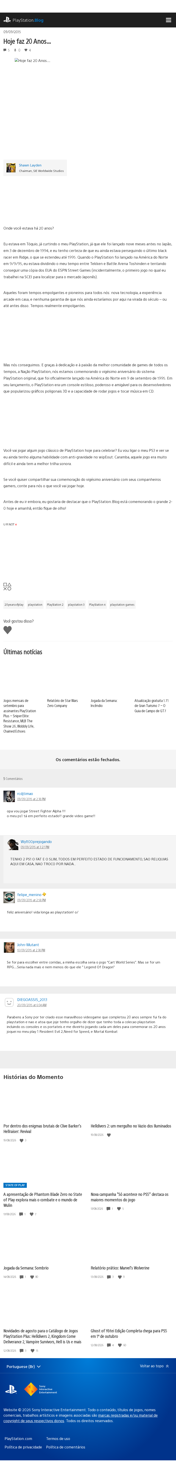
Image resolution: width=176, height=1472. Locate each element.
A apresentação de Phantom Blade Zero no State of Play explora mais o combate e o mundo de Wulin (42, 1199)
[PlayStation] (88, 199)
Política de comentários (65, 1447)
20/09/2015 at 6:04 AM (32, 1005)
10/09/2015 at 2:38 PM (31, 950)
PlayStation (28, 20)
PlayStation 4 (97, 604)
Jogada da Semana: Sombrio (26, 1267)
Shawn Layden (30, 165)
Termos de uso (58, 1438)
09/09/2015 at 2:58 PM (31, 900)
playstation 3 (76, 604)
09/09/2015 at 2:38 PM (31, 799)
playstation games (122, 604)
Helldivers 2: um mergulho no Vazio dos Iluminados (131, 1125)
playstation (35, 604)
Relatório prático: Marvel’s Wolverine (120, 1267)
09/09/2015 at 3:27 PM (35, 847)
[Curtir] (22, 1140)
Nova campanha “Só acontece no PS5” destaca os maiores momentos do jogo (129, 1196)
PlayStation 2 (55, 604)
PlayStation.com (18, 1438)
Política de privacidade (23, 1447)
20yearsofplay (14, 604)
